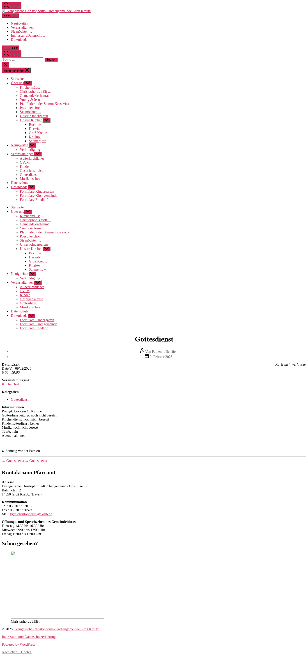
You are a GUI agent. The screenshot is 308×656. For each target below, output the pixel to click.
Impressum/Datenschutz (28, 35)
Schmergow (37, 141)
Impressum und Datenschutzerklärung (29, 637)
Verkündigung (30, 150)
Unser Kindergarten (34, 116)
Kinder (25, 166)
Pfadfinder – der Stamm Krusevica (44, 104)
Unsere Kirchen (31, 120)
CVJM (25, 162)
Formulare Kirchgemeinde (38, 195)
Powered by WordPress (18, 644)
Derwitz (34, 129)
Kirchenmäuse (30, 87)
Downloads (19, 39)
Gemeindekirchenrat (34, 95)
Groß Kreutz (38, 133)
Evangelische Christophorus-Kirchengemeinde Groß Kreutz (56, 629)
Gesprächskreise (31, 170)
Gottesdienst (28, 174)
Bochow (35, 125)
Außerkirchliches (32, 158)
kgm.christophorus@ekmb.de (31, 514)
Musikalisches (30, 179)
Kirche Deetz (11, 384)
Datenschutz (19, 183)
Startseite (17, 79)
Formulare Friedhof (34, 199)
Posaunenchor (30, 108)
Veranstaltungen (22, 27)
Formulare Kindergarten (37, 191)
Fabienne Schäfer (164, 351)
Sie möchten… (21, 31)
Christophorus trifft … (35, 91)
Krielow (35, 137)
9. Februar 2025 (161, 357)
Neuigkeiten (19, 23)
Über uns (17, 83)
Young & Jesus (30, 100)
